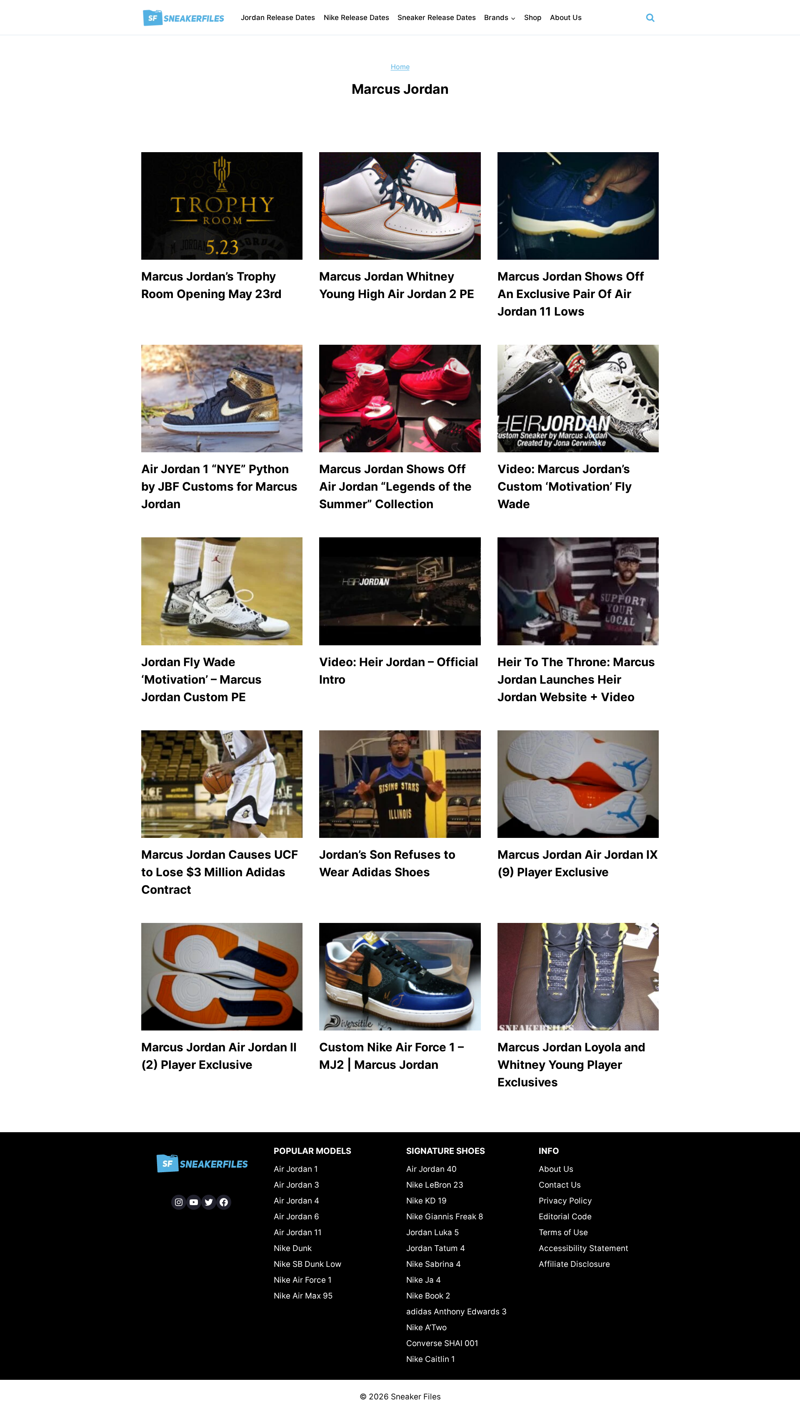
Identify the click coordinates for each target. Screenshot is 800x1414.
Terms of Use (563, 1232)
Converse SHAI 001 (442, 1343)
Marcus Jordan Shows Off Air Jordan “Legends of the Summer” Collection (395, 486)
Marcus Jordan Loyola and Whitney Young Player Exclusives (571, 1064)
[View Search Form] (650, 18)
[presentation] (221, 206)
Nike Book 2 (428, 1296)
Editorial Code (565, 1216)
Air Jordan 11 (298, 1232)
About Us (566, 17)
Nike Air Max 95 (303, 1296)
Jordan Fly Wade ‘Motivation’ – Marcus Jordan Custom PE (201, 679)
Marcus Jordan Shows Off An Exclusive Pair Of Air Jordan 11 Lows (571, 293)
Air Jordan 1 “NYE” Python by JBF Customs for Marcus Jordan (219, 486)
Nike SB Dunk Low (307, 1264)
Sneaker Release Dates (437, 17)
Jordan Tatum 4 (435, 1248)
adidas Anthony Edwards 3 (456, 1311)
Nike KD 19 (426, 1201)
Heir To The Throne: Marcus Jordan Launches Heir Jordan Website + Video (576, 679)
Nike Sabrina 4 (433, 1264)
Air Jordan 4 (296, 1201)
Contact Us (560, 1185)
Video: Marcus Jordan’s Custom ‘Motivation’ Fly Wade (565, 486)
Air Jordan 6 (296, 1216)
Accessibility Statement (583, 1248)
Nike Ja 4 (423, 1280)
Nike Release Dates (356, 17)
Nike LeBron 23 (434, 1185)
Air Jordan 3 (296, 1185)
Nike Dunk (293, 1248)
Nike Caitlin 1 (430, 1359)
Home (400, 67)
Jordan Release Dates (278, 17)
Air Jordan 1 (296, 1169)
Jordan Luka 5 (432, 1232)
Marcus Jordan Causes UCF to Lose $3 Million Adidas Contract (219, 872)
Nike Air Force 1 (303, 1280)
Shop (533, 17)
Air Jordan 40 (431, 1169)
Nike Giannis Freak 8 (444, 1216)
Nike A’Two (426, 1327)
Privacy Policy (565, 1201)
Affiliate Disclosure (574, 1264)
